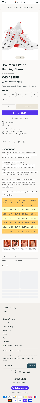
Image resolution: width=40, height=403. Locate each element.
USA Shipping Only (9, 308)
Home (9, 7)
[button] (6, 2)
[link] (9, 142)
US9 (19, 94)
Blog (4, 338)
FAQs (5, 334)
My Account (7, 330)
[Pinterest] (15, 371)
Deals (5, 311)
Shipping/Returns (9, 319)
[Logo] (20, 2)
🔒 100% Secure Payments (12, 345)
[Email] (28, 371)
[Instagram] (20, 371)
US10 (27, 94)
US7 (5, 94)
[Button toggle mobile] (3, 2)
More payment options (20, 118)
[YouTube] (24, 371)
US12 (5, 99)
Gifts (4, 315)
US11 (34, 94)
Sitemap (6, 342)
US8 (12, 94)
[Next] (23, 57)
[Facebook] (11, 371)
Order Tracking (8, 327)
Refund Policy (7, 323)
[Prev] (16, 57)
